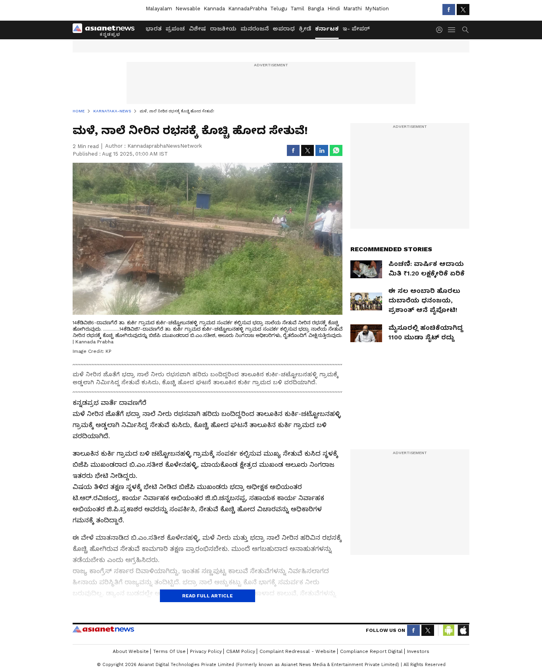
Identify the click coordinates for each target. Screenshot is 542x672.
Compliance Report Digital (371, 651)
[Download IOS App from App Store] (463, 630)
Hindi (333, 9)
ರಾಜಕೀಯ (223, 28)
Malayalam (159, 9)
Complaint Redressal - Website (297, 651)
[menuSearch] (465, 30)
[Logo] (106, 30)
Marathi (352, 9)
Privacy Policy (206, 651)
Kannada (214, 9)
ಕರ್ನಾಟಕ (326, 28)
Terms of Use (169, 651)
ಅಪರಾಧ (284, 28)
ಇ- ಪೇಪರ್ (356, 28)
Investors (418, 651)
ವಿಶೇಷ (197, 28)
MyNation (377, 9)
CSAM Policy (240, 651)
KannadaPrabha (247, 9)
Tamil (297, 9)
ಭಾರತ (153, 28)
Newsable (187, 9)
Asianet (103, 629)
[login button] (441, 30)
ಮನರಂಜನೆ (254, 28)
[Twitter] (463, 9)
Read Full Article (207, 596)
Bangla (316, 9)
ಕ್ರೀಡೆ (305, 28)
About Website (131, 651)
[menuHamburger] (452, 30)
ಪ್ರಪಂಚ (175, 28)
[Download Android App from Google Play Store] (448, 630)
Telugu (278, 9)
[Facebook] (448, 9)
